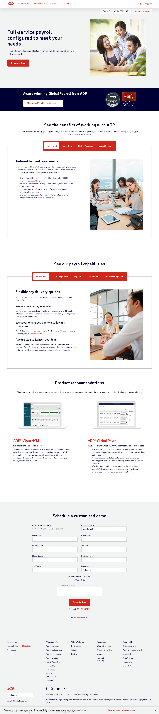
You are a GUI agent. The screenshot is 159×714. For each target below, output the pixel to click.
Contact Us (12, 642)
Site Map (49, 694)
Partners (74, 654)
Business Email (38, 546)
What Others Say (104, 646)
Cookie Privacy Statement (65, 712)
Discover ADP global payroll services (43, 103)
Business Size (77, 646)
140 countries (36, 333)
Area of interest (87, 525)
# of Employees (38, 566)
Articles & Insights (104, 650)
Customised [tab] (51, 146)
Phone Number (38, 556)
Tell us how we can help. (66, 585)
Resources (53, 4)
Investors (126, 662)
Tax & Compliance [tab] (60, 276)
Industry (74, 650)
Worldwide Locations (131, 650)
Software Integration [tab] (114, 276)
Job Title (84, 546)
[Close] (155, 710)
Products (49, 680)
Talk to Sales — (20, 646)
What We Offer (23, 4)
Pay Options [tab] (41, 276)
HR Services (51, 670)
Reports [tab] (77, 276)
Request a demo (142, 11)
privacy (77, 617)
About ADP (65, 4)
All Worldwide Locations (17, 701)
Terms (68, 694)
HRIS (40, 197)
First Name (36, 535)
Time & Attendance (53, 662)
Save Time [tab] (67, 146)
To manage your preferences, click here (121, 710)
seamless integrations (42, 347)
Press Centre (128, 658)
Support (148, 4)
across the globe (36, 181)
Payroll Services (52, 646)
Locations (85, 566)
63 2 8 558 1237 (83, 609)
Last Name (85, 535)
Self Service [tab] (92, 276)
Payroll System (52, 658)
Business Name (87, 556)
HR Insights (50, 666)
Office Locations (129, 646)
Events (99, 654)
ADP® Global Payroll (103, 440)
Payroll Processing (53, 654)
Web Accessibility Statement (86, 694)
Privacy (59, 694)
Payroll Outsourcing (54, 650)
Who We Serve (39, 4)
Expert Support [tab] (106, 146)
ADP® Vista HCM (26, 440)
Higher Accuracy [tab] (85, 146)
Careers (126, 654)
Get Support (12, 650)
